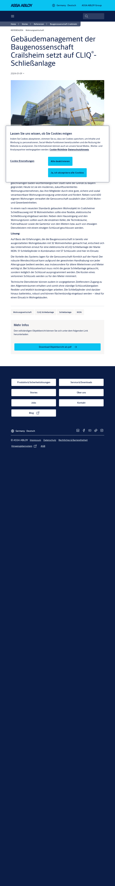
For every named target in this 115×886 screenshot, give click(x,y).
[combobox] (93, 16)
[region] (57, 153)
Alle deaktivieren (60, 161)
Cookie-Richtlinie (58, 149)
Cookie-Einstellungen (22, 161)
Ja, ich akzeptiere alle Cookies (67, 172)
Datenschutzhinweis (78, 149)
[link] (15, 24)
